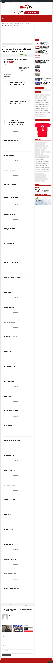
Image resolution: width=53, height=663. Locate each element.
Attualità (14, 15)
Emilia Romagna (39, 100)
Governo (46, 155)
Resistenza (38, 167)
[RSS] (50, 3)
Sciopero (47, 167)
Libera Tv (37, 159)
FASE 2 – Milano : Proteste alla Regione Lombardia (44, 47)
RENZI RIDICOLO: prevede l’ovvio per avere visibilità (28, 633)
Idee (30, 15)
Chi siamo (8, 15)
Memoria (43, 108)
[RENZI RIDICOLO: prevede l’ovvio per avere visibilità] (28, 628)
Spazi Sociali (42, 112)
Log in (3, 0)
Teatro (48, 112)
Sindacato (38, 169)
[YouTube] (40, 3)
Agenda (45, 15)
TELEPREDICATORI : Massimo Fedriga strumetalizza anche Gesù (7, 633)
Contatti (9, 2)
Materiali (38, 108)
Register (6, 0)
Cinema (40, 96)
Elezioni (43, 151)
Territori (35, 15)
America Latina (44, 142)
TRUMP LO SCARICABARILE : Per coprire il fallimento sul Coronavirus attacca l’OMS (45, 70)
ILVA (36, 157)
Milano (37, 165)
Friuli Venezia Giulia (40, 102)
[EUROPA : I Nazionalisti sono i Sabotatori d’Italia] (18, 628)
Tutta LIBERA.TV (47, 87)
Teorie (37, 114)
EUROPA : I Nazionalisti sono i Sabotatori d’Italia (17, 633)
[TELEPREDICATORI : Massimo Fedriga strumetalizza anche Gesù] (7, 628)
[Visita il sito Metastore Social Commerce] (26, 12)
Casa (37, 96)
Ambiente (42, 94)
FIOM (42, 153)
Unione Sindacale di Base (41, 116)
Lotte (42, 159)
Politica (11, 23)
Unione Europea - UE (40, 173)
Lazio (37, 106)
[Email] (48, 3)
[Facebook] (38, 3)
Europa (47, 151)
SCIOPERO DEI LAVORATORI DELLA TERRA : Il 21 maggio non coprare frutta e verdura (45, 56)
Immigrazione (41, 104)
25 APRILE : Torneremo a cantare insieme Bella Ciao (45, 66)
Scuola (46, 110)
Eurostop (38, 153)
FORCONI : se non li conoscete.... (25, 609)
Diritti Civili (38, 98)
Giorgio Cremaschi (39, 155)
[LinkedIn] (44, 3)
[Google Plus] (46, 3)
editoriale (38, 151)
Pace (47, 108)
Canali (40, 15)
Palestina (42, 165)
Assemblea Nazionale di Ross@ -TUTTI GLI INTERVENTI (10, 609)
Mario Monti (46, 161)
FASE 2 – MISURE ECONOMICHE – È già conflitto (44, 51)
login (4, 2)
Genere (46, 102)
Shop (3, 18)
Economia (44, 98)
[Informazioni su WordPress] (1, 1)
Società (20, 15)
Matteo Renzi (38, 163)
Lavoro (47, 104)
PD (46, 165)
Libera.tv (14, 46)
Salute (42, 110)
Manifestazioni (39, 161)
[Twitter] (42, 3)
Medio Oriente (45, 163)
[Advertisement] (43, 30)
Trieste (47, 169)
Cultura (25, 15)
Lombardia (45, 106)
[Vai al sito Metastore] (43, 129)
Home (3, 15)
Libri (40, 106)
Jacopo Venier (41, 157)
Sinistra (43, 169)
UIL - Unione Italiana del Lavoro (42, 171)
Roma (43, 167)
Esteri (45, 100)
